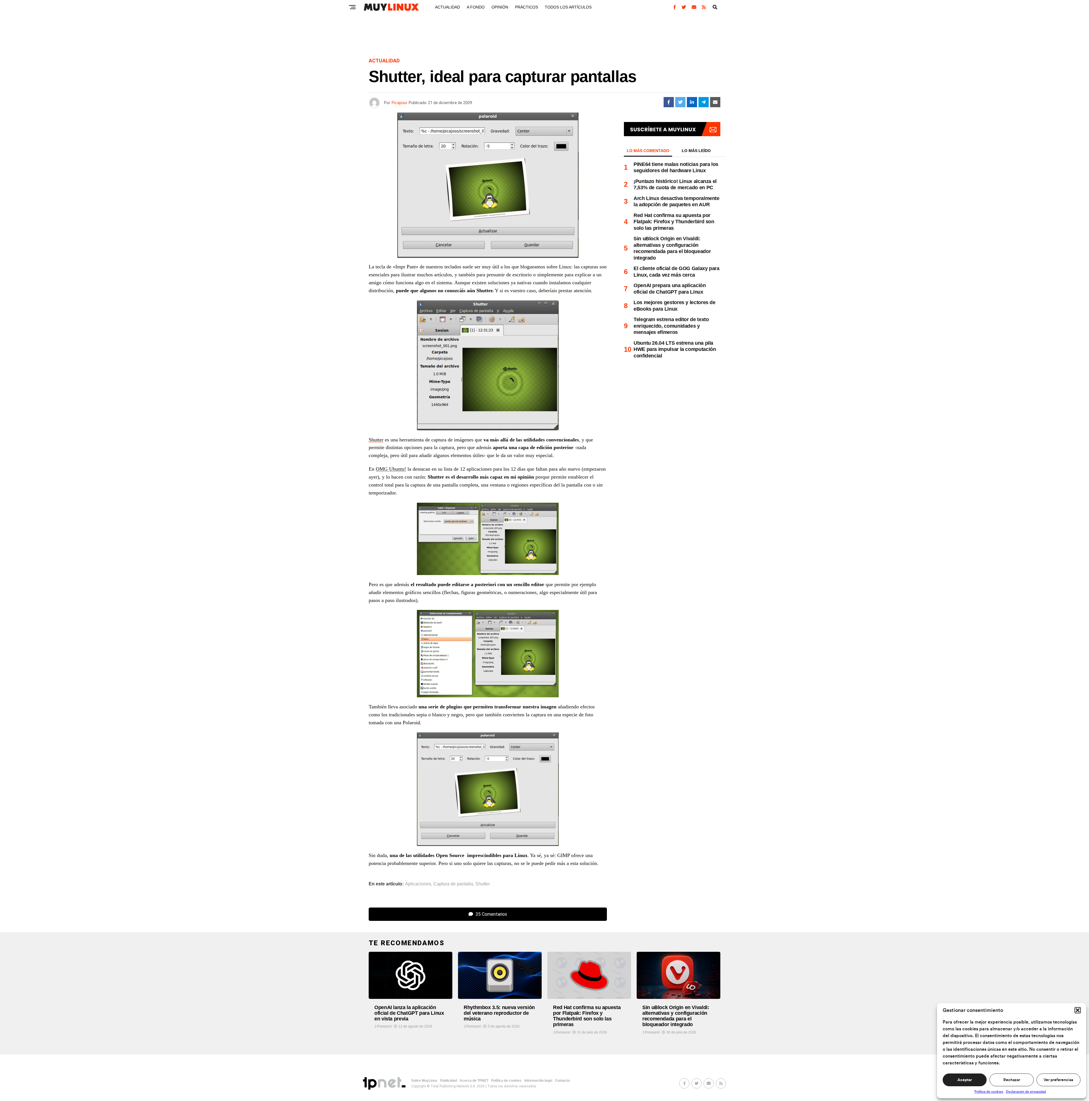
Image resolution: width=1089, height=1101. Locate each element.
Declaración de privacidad (1026, 1091)
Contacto (562, 1081)
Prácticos (526, 7)
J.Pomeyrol (383, 1026)
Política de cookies (988, 1091)
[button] (1077, 1010)
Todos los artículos (568, 7)
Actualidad (447, 7)
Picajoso (399, 102)
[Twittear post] (680, 102)
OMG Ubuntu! (391, 469)
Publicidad (448, 1081)
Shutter (376, 440)
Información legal (538, 1081)
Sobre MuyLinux (424, 1081)
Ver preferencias (1058, 1080)
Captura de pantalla (453, 884)
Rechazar (1011, 1080)
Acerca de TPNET (474, 1081)
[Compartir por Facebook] (669, 102)
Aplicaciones (418, 884)
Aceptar (964, 1080)
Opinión (499, 7)
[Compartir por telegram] (703, 102)
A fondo (476, 7)
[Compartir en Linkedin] (692, 102)
